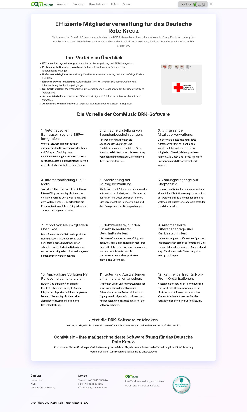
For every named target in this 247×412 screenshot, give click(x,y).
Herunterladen (97, 4)
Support (127, 4)
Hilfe (113, 4)
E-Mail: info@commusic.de (92, 387)
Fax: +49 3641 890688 (90, 383)
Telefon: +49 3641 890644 (93, 380)
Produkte (78, 4)
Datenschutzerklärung (43, 387)
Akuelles (61, 4)
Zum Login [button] (187, 4)
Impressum (37, 380)
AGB (33, 383)
